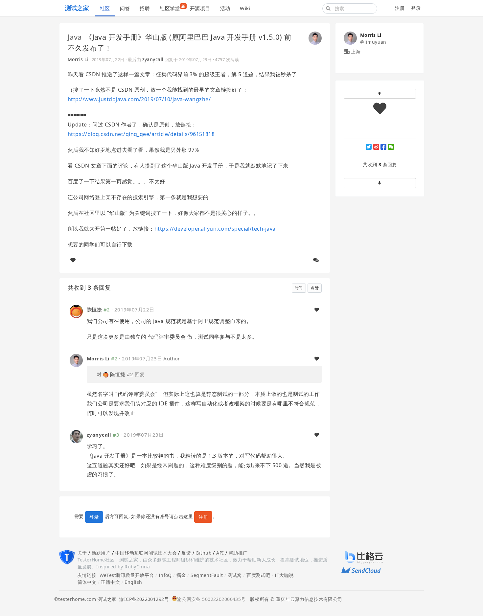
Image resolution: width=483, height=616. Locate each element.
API (220, 553)
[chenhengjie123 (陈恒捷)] (76, 311)
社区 (105, 8)
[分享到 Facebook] (383, 147)
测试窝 (235, 575)
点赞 (314, 288)
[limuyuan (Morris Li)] (315, 37)
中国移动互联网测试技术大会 (146, 553)
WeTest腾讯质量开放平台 (127, 575)
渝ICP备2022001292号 (142, 599)
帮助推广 (238, 553)
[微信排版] (316, 260)
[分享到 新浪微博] (376, 147)
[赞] (73, 260)
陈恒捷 (94, 309)
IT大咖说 (284, 575)
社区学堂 (172, 7)
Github (204, 553)
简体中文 (87, 582)
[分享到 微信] (391, 147)
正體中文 (110, 582)
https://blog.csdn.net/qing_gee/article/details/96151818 (141, 134)
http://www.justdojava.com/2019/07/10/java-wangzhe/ (139, 99)
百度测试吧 (258, 575)
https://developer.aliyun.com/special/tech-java (215, 228)
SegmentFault (207, 575)
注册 (399, 8)
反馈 (186, 553)
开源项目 (200, 8)
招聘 (145, 8)
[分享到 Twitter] (369, 147)
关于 (82, 553)
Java (75, 37)
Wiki (245, 8)
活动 (225, 8)
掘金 (181, 575)
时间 (299, 288)
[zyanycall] (76, 436)
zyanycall (153, 59)
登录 (416, 8)
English (133, 582)
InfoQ (165, 575)
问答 (125, 8)
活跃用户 (101, 553)
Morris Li (78, 59)
